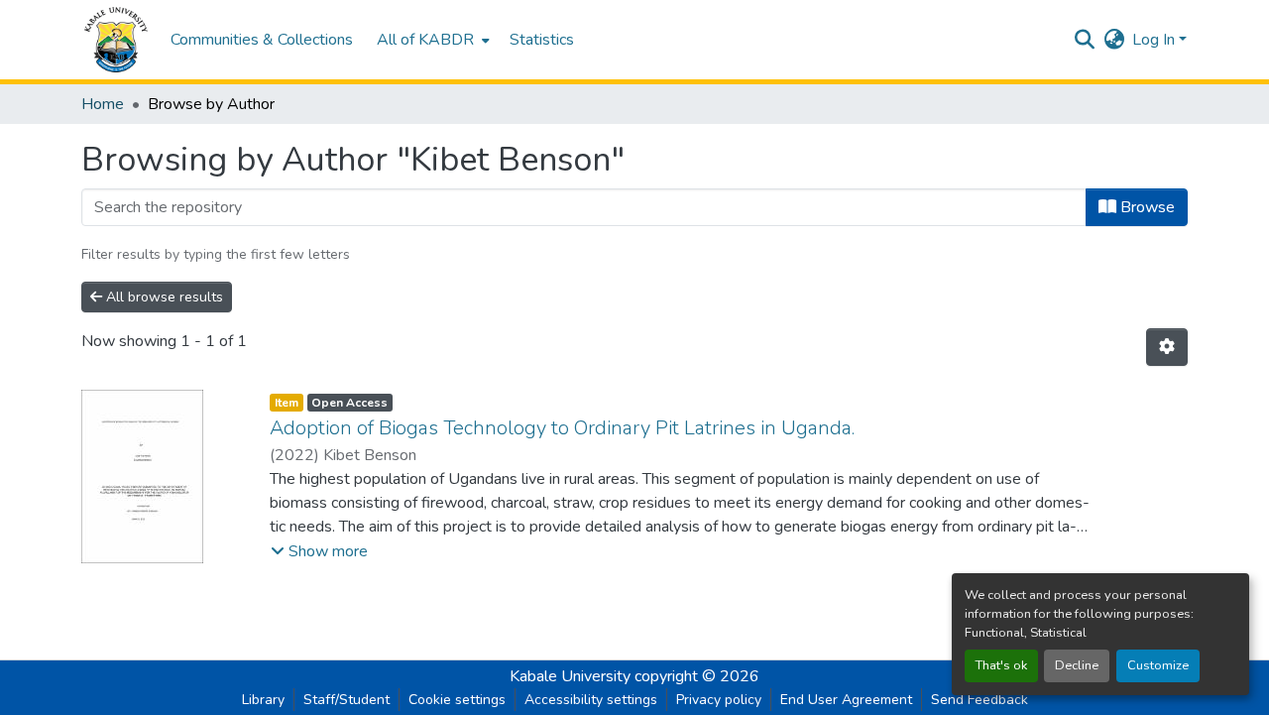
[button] (116, 39)
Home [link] (102, 104)
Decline (1076, 665)
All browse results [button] (162, 297)
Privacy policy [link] (718, 699)
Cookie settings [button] (457, 699)
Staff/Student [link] (346, 699)
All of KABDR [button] (425, 40)
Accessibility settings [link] (590, 699)
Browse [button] (1145, 207)
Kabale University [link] (570, 676)
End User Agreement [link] (846, 699)
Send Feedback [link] (979, 699)
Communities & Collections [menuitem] (262, 40)
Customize (1158, 665)
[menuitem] (431, 39)
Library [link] (263, 699)
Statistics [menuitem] (542, 40)
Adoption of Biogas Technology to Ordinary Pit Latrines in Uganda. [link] (562, 428)
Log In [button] (1155, 40)
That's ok (1001, 665)
